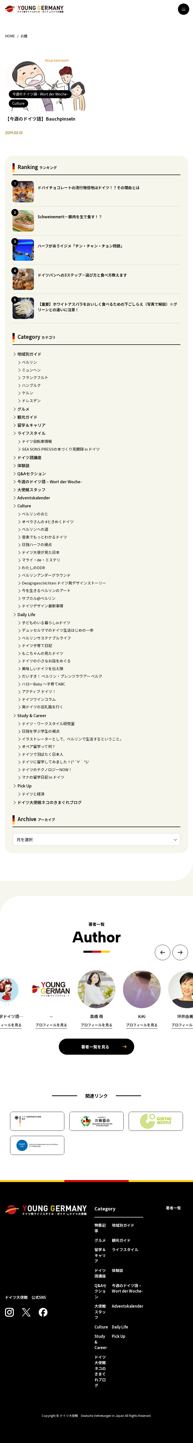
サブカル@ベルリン (39, 598)
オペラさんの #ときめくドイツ (48, 521)
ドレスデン (31, 400)
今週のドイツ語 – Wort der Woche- (49, 481)
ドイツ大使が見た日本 (41, 552)
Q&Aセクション (31, 473)
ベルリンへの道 (35, 529)
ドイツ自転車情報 (37, 441)
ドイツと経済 (33, 793)
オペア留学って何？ (39, 746)
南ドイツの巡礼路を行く (42, 706)
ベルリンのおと (35, 513)
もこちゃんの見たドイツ (42, 653)
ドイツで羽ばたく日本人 (42, 754)
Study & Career (31, 715)
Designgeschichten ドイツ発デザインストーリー (64, 582)
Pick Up (24, 786)
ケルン (27, 392)
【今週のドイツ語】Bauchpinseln (40, 118)
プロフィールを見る (51, 1024)
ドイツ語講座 (29, 457)
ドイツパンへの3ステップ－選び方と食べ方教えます (82, 275)
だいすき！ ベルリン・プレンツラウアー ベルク (62, 676)
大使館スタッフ (31, 490)
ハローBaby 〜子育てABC (43, 683)
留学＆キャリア (31, 425)
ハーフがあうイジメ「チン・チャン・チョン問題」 (81, 245)
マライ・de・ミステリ (41, 559)
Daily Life (26, 614)
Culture (24, 506)
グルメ (23, 409)
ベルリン (29, 362)
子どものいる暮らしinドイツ (46, 622)
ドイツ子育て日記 (37, 645)
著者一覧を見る (95, 1047)
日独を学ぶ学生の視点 (41, 731)
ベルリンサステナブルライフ (46, 637)
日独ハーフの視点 (37, 544)
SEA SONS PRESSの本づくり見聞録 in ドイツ (61, 449)
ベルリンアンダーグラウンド (46, 575)
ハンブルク (31, 385)
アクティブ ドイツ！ (39, 691)
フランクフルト (35, 377)
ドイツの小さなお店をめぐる (46, 660)
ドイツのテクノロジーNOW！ (47, 769)
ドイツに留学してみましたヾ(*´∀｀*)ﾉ (55, 761)
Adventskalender (33, 498)
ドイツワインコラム (39, 699)
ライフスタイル (31, 433)
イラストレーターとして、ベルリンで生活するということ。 (72, 738)
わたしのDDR (33, 567)
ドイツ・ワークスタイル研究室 (48, 723)
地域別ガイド (29, 354)
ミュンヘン (31, 369)
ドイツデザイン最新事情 (42, 605)
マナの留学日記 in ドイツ (43, 777)
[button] (162, 952)
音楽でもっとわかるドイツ (44, 537)
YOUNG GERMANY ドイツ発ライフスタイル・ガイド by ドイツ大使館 (46, 1210)
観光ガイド (27, 417)
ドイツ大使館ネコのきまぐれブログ (49, 802)
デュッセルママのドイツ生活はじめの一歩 (57, 630)
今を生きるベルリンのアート (46, 590)
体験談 (23, 465)
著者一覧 (173, 1207)
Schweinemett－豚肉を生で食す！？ (70, 216)
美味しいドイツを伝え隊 (42, 668)
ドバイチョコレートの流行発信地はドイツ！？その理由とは (88, 187)
